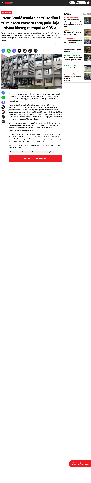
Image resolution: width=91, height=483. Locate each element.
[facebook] (3, 51)
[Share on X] (19, 51)
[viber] (14, 51)
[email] (25, 51)
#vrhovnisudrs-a (36, 152)
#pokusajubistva (49, 152)
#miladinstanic (24, 152)
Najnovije (73, 464)
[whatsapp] (9, 51)
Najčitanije (80, 464)
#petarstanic (13, 152)
